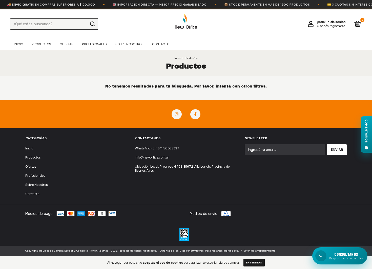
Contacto (160, 44)
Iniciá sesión (336, 22)
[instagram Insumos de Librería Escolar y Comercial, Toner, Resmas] (177, 114)
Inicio (18, 44)
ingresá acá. (231, 250)
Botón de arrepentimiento (259, 250)
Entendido (254, 262)
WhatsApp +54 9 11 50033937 (157, 148)
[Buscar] (92, 24)
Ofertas (66, 44)
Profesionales (94, 44)
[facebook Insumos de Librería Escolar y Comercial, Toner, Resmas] (195, 114)
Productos (41, 44)
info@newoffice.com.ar (152, 157)
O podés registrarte (331, 26)
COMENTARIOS (366, 131)
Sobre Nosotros (129, 44)
